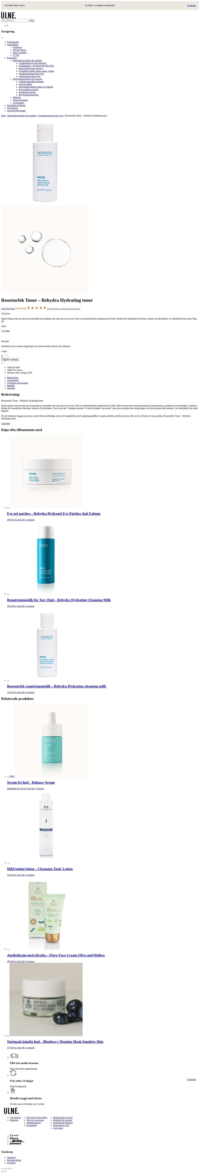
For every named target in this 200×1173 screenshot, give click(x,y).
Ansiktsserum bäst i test (29, 76)
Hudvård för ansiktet (62, 1120)
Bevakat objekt (14, 1160)
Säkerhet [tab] (11, 388)
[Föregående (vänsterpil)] (2, 1171)
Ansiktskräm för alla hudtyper (32, 63)
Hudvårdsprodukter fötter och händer (36, 87)
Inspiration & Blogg (16, 105)
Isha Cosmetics (20, 52)
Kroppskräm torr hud (28, 89)
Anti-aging (58, 1128)
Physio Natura (19, 50)
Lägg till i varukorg (10, 359)
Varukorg (11, 1157)
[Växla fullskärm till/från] (5, 1168)
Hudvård (14, 1120)
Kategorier (12, 58)
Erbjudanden (13, 42)
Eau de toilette (25, 84)
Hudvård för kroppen (63, 1123)
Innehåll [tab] (10, 385)
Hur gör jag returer (35, 1120)
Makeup (16, 97)
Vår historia (12, 108)
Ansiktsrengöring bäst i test (31, 73)
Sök (31, 21)
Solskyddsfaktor (20, 100)
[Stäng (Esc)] (11, 1168)
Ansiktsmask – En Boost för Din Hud (36, 66)
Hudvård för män (61, 1125)
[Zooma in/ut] (2, 1168)
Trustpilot (191, 5)
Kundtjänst (32, 1125)
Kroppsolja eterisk (27, 92)
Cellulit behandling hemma (31, 81)
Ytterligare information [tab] (17, 383)
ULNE (16, 55)
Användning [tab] (13, 380)
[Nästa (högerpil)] (5, 1171)
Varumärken (12, 44)
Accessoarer (18, 103)
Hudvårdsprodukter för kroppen (27, 79)
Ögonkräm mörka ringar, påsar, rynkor (36, 71)
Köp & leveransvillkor (37, 1117)
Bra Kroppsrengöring (29, 95)
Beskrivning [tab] (12, 377)
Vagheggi (17, 47)
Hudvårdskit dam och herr (31, 68)
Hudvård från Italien (16, 110)
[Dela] (8, 1168)
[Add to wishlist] (2, 363)
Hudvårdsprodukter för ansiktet (27, 60)
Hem (3, 115)
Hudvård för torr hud (62, 1117)
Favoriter (11, 1163)
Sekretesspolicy (34, 1123)
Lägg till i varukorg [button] (25, 520)
